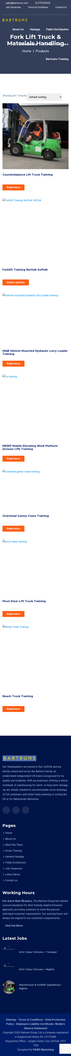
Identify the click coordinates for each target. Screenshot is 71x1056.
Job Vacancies (13, 7)
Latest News (12, 874)
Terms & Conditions (37, 7)
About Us (18, 29)
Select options (16, 282)
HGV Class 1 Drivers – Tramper (38, 952)
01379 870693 (42, 3)
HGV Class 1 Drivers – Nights (36, 969)
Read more (13, 187)
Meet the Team (14, 844)
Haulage (35, 29)
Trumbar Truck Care (56, 44)
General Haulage (14, 856)
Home (8, 832)
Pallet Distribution (57, 29)
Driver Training (13, 850)
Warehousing (29, 44)
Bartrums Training (57, 59)
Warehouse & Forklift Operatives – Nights (40, 986)
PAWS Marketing (43, 1049)
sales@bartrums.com (16, 3)
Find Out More (14, 925)
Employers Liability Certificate (34, 1024)
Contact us (11, 880)
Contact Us (61, 7)
